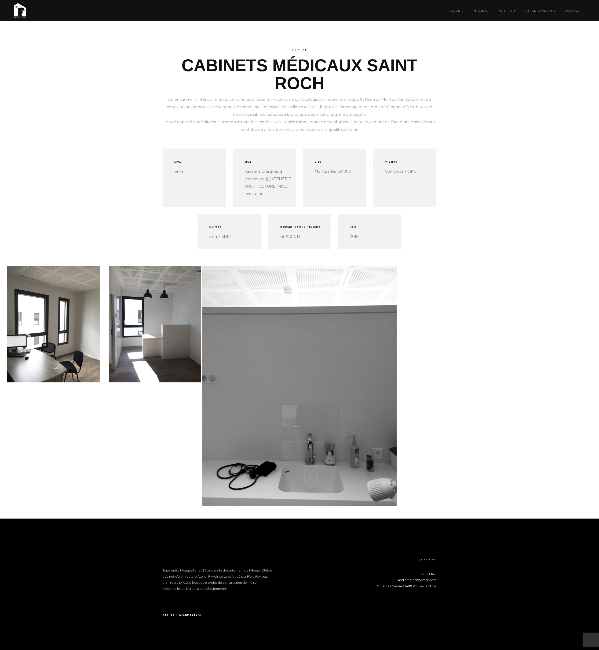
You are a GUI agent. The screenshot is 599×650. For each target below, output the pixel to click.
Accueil (456, 10)
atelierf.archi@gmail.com (417, 580)
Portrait (507, 10)
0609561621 (428, 574)
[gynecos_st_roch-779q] (299, 386)
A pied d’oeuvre (540, 10)
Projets (481, 10)
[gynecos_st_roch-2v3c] (104, 324)
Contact (573, 10)
